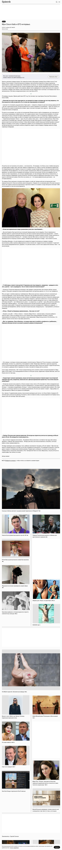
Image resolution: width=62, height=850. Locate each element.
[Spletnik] (6, 2)
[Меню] (59, 2)
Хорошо (57, 847)
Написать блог (53, 77)
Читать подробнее (14, 847)
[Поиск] (56, 2)
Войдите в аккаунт (10, 460)
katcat (7, 456)
